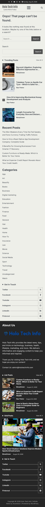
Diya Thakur (20, 87)
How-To (5, 237)
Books (4, 187)
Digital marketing (9, 195)
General (5, 220)
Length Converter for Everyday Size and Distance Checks (28, 114)
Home (4, 232)
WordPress (34, 503)
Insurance (6, 241)
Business (6, 191)
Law (4, 245)
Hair (4, 224)
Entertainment (8, 203)
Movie (4, 249)
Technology (7, 266)
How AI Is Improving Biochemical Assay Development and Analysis (24, 98)
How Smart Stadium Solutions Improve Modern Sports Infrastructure (22, 450)
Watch (4, 278)
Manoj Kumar (20, 72)
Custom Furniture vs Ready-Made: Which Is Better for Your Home (29, 382)
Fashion (5, 208)
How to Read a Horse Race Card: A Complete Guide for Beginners (27, 405)
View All (38, 60)
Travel (4, 270)
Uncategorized (8, 274)
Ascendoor (17, 503)
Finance (5, 212)
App (4, 174)
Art (3, 178)
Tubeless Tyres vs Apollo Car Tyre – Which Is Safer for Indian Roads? (29, 84)
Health (5, 228)
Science (5, 253)
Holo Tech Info (10, 6)
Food (4, 216)
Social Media (7, 257)
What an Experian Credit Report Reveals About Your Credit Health (29, 394)
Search (5, 46)
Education (6, 199)
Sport (4, 262)
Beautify (5, 182)
